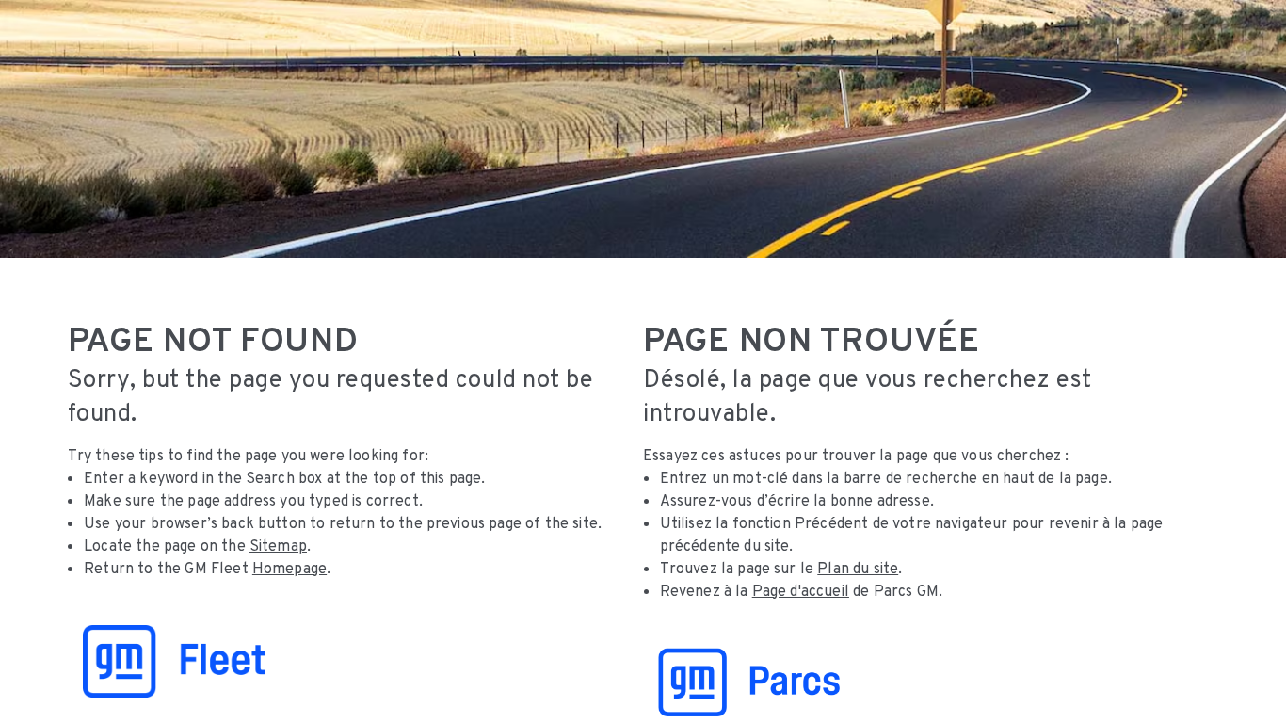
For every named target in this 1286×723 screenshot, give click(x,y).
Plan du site (857, 568)
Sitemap (278, 545)
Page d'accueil (800, 591)
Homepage (289, 568)
